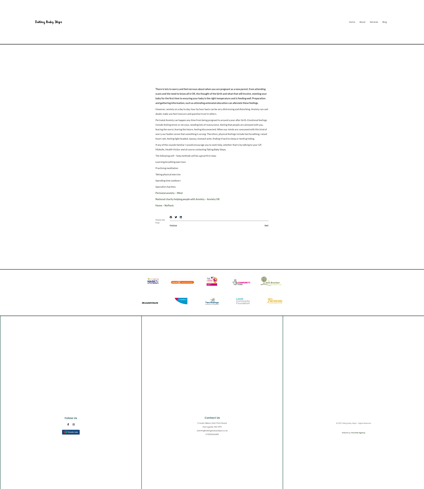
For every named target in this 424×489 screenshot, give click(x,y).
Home (352, 22)
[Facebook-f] (68, 424)
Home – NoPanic (164, 205)
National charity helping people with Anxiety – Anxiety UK (187, 199)
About (362, 22)
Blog (384, 22)
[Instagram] (73, 424)
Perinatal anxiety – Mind (169, 192)
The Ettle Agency (358, 433)
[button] (171, 217)
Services (374, 22)
